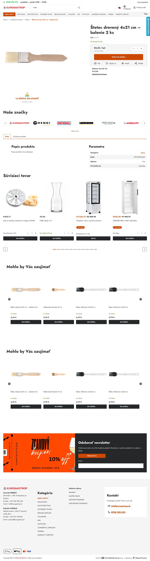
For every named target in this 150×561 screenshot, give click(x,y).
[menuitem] (9, 14)
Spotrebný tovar (45, 509)
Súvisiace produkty (19, 136)
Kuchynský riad (44, 505)
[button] (35, 233)
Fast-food (42, 524)
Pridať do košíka (118, 57)
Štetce (143, 153)
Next (145, 123)
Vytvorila (109, 558)
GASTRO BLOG (74, 496)
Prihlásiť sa (92, 456)
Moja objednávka (143, 2)
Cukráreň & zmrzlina (46, 527)
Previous (5, 123)
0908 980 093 (118, 512)
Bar (39, 520)
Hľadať (79, 7)
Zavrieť (123, 66)
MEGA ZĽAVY (43, 498)
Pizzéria (41, 531)
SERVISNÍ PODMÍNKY (76, 500)
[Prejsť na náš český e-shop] (120, 8)
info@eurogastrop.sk (121, 506)
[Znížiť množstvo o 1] (134, 48)
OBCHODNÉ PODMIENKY (78, 503)
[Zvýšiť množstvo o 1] (141, 48)
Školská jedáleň (44, 513)
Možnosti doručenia (99, 74)
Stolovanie (42, 502)
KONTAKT (72, 492)
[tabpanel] (19, 123)
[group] (26, 299)
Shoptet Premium (141, 558)
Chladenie (42, 516)
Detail (93, 238)
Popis (7, 136)
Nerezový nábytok (45, 535)
